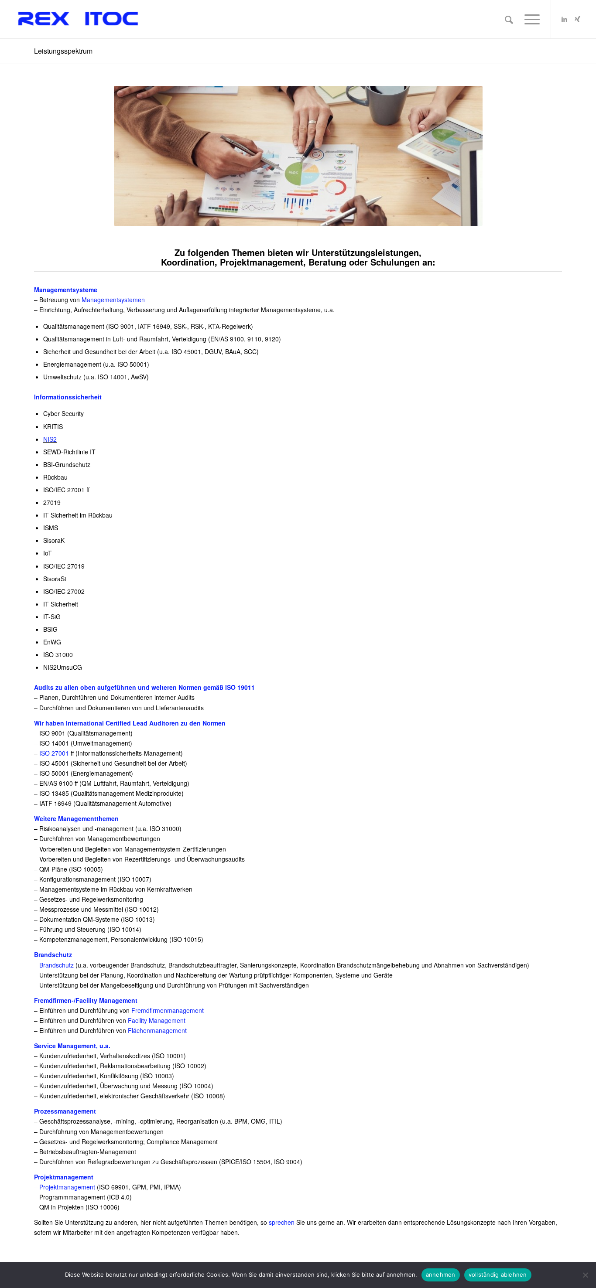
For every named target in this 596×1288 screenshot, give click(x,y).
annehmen (441, 1274)
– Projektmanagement (64, 1186)
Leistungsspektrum (63, 51)
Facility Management (156, 1020)
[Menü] (529, 19)
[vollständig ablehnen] (585, 1275)
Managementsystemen (113, 299)
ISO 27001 (54, 753)
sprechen (282, 1222)
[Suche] (509, 19)
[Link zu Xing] (577, 18)
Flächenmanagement (157, 1030)
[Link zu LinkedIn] (564, 18)
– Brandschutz (54, 965)
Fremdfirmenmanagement (167, 1010)
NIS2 (50, 439)
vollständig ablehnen (498, 1274)
